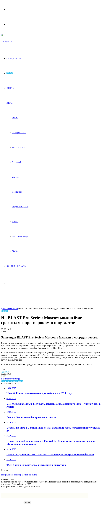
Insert (27, 502)
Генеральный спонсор (11, 475)
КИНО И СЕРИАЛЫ (16, 266)
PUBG (15, 118)
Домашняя (6, 308)
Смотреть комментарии (12, 381)
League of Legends (20, 207)
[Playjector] (6, 41)
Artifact (15, 221)
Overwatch (16, 162)
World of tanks (18, 147)
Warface (15, 177)
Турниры (5, 371)
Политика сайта (29, 475)
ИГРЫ (9, 103)
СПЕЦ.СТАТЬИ (14, 58)
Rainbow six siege (20, 236)
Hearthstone (17, 192)
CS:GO (9, 73)
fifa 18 (14, 251)
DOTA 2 (10, 88)
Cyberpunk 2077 (19, 132)
